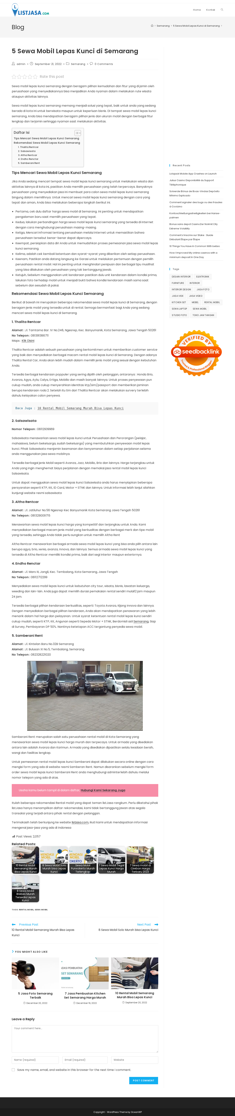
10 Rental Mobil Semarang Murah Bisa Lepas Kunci (80, 408)
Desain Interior (181, 276)
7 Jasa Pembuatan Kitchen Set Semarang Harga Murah (85, 996)
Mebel (195, 302)
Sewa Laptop (179, 308)
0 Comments (104, 64)
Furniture (178, 283)
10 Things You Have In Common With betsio (194, 246)
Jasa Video (195, 295)
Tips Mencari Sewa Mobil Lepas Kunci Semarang (46, 138)
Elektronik (202, 276)
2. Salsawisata (26, 151)
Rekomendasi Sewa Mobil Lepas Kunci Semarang (47, 143)
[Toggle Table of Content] (76, 133)
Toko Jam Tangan (203, 315)
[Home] (152, 26)
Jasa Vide (177, 295)
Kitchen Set (179, 302)
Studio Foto (179, 315)
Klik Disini (28, 341)
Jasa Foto (203, 289)
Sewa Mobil (41, 909)
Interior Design (181, 289)
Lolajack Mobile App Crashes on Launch (193, 173)
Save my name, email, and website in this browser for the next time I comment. (74, 1070)
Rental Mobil (26, 909)
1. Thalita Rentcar (28, 147)
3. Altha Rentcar (27, 155)
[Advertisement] (196, 102)
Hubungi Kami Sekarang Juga (103, 790)
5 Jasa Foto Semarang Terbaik (35, 996)
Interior (195, 283)
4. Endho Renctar (28, 159)
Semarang (78, 64)
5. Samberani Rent (29, 163)
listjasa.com (80, 822)
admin (21, 64)
